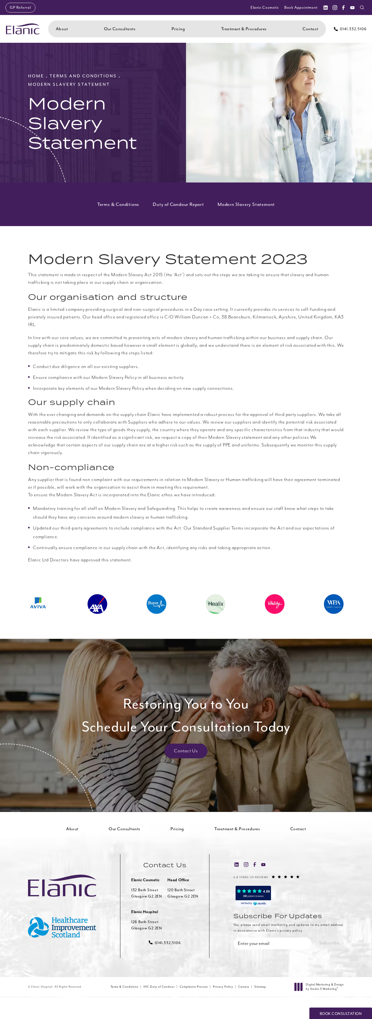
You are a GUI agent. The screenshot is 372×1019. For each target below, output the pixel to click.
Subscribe (329, 943)
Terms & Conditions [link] (118, 204)
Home (36, 76)
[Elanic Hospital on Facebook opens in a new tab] (343, 7)
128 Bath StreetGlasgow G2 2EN (146, 925)
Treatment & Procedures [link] (244, 29)
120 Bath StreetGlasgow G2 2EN (182, 893)
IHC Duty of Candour (159, 986)
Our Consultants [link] (120, 29)
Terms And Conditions (83, 76)
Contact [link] (310, 29)
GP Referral (20, 7)
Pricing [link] (178, 29)
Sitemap (260, 986)
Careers (243, 986)
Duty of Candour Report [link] (178, 204)
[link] (350, 29)
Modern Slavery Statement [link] (246, 204)
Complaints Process (194, 986)
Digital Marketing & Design (325, 987)
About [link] (62, 29)
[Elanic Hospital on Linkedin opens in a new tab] (325, 7)
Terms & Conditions (124, 986)
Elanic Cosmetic (265, 7)
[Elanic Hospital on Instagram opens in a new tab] (334, 7)
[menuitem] (325, 7)
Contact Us (186, 751)
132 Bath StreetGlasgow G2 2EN (146, 893)
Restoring (186, 715)
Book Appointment (301, 7)
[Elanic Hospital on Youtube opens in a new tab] (352, 7)
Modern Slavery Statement (69, 84)
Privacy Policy (223, 986)
